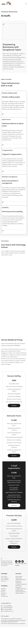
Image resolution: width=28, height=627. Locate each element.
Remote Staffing (19, 593)
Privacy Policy (5, 596)
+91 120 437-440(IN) (7, 609)
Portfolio (4, 590)
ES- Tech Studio (5, 579)
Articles (3, 594)
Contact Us (4, 593)
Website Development (21, 579)
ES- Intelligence (5, 578)
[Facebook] (19, 561)
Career (3, 591)
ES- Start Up (4, 576)
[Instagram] (22, 561)
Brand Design (19, 576)
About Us (4, 588)
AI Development (19, 590)
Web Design (19, 578)
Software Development (22, 584)
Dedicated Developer (21, 591)
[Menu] (26, 3)
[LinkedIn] (16, 561)
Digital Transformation (21, 588)
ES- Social (4, 581)
